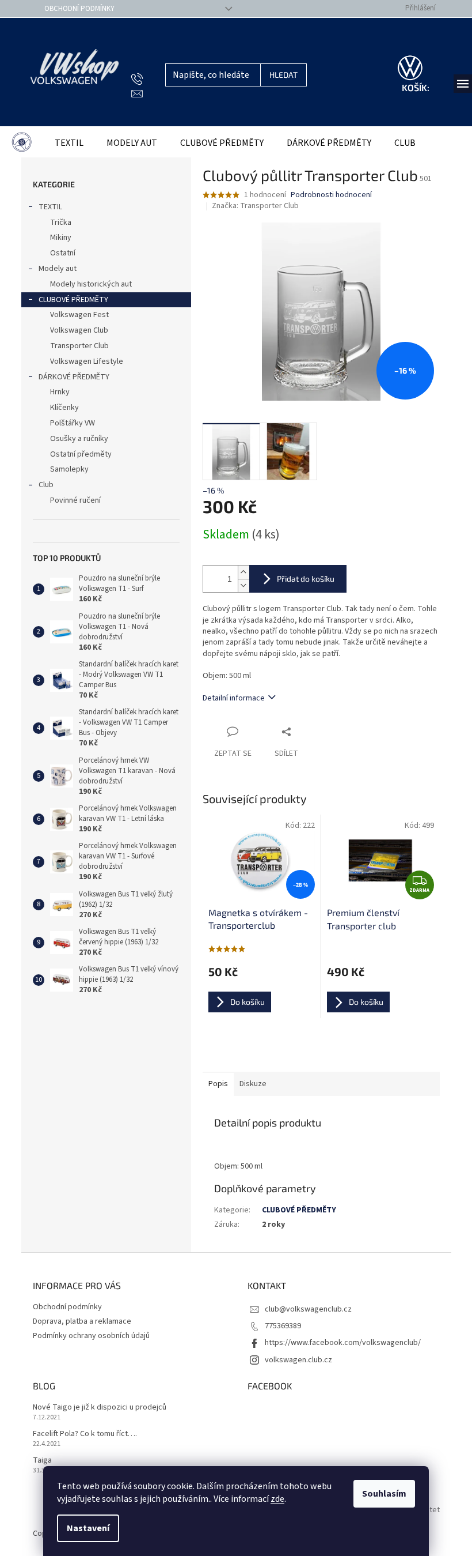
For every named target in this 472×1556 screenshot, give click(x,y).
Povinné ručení (75, 500)
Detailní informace (234, 698)
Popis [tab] (218, 1084)
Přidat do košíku (305, 578)
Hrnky (60, 392)
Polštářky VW (72, 423)
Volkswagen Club (79, 330)
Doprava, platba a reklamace (82, 1321)
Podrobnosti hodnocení (331, 195)
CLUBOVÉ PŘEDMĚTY (73, 300)
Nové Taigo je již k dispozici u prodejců (99, 1407)
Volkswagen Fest (79, 315)
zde (277, 1499)
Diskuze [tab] (253, 1084)
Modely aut (58, 268)
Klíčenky (64, 407)
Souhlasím (384, 1493)
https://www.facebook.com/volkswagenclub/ (343, 1342)
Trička (60, 222)
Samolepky (69, 469)
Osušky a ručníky (79, 438)
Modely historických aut (91, 284)
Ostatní (62, 253)
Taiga (42, 1460)
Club (46, 485)
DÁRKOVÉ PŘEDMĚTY (74, 377)
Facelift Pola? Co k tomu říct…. (85, 1434)
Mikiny (60, 237)
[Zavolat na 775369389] (148, 79)
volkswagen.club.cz (298, 1360)
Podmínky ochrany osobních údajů (91, 1336)
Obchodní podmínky (79, 8)
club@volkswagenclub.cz (308, 1309)
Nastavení (88, 1528)
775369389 (283, 1326)
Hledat (283, 75)
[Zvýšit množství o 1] (243, 572)
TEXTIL (50, 207)
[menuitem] (21, 143)
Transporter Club (79, 346)
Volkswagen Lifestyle (86, 361)
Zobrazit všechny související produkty (321, 1050)
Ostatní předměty (81, 454)
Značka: (255, 206)
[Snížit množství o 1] (243, 585)
